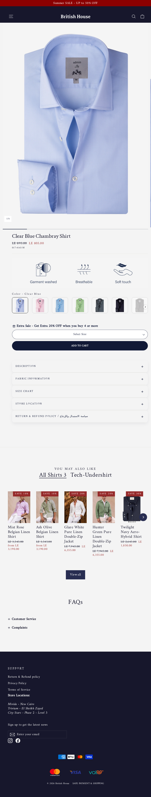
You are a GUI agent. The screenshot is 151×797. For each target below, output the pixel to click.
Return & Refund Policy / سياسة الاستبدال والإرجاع (52, 416)
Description (26, 366)
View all (75, 575)
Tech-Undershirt (91, 475)
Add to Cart (79, 345)
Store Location (29, 403)
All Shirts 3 (52, 475)
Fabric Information (33, 378)
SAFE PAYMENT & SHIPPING (88, 784)
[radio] (20, 305)
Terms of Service (19, 690)
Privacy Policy (17, 683)
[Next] (143, 517)
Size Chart (25, 391)
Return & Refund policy (24, 677)
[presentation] (145, 307)
